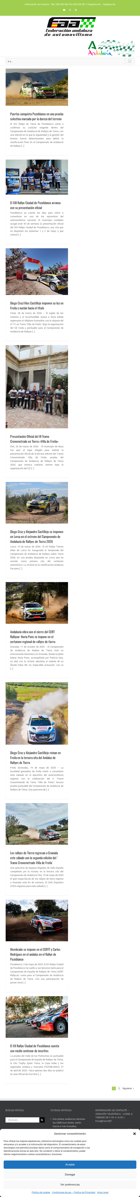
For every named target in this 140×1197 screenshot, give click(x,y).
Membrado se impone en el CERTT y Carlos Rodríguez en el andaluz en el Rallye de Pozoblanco (35, 954)
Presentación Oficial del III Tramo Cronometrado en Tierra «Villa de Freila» (34, 439)
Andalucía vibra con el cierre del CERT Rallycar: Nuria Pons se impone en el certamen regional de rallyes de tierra (32, 636)
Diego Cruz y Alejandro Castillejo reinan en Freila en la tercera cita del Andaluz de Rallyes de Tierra (35, 757)
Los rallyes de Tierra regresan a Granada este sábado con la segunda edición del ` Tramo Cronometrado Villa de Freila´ (34, 857)
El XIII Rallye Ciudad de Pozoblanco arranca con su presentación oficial (35, 205)
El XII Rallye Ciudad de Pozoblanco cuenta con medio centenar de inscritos (34, 1048)
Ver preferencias (70, 1184)
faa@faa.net (109, 4)
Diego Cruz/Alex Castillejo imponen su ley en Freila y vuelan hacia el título (36, 305)
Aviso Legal (102, 1192)
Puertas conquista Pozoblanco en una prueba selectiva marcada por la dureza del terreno (36, 116)
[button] (134, 1134)
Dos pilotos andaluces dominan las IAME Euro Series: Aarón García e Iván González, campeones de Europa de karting (69, 1124)
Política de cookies (41, 1192)
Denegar (70, 1174)
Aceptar (70, 1164)
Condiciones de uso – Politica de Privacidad (73, 1192)
